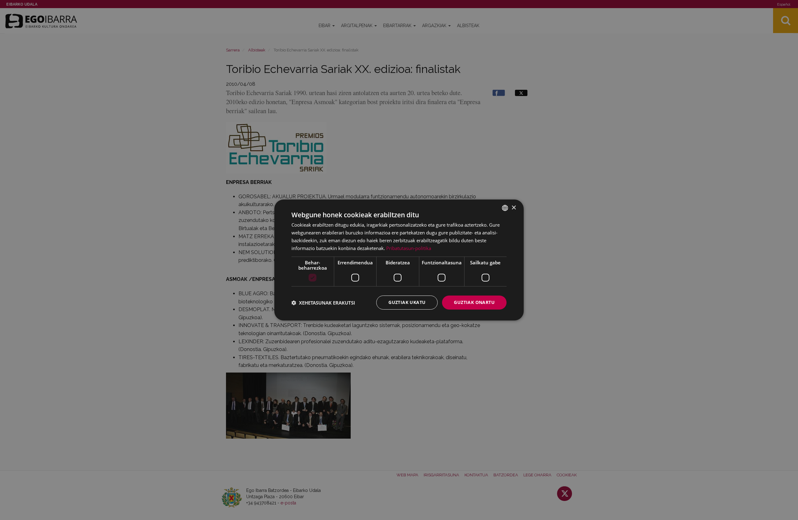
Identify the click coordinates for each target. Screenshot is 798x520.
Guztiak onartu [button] (474, 302)
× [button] (513, 207)
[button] (323, 302)
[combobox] (505, 208)
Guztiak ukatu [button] (406, 302)
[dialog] (399, 260)
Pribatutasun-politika (408, 248)
